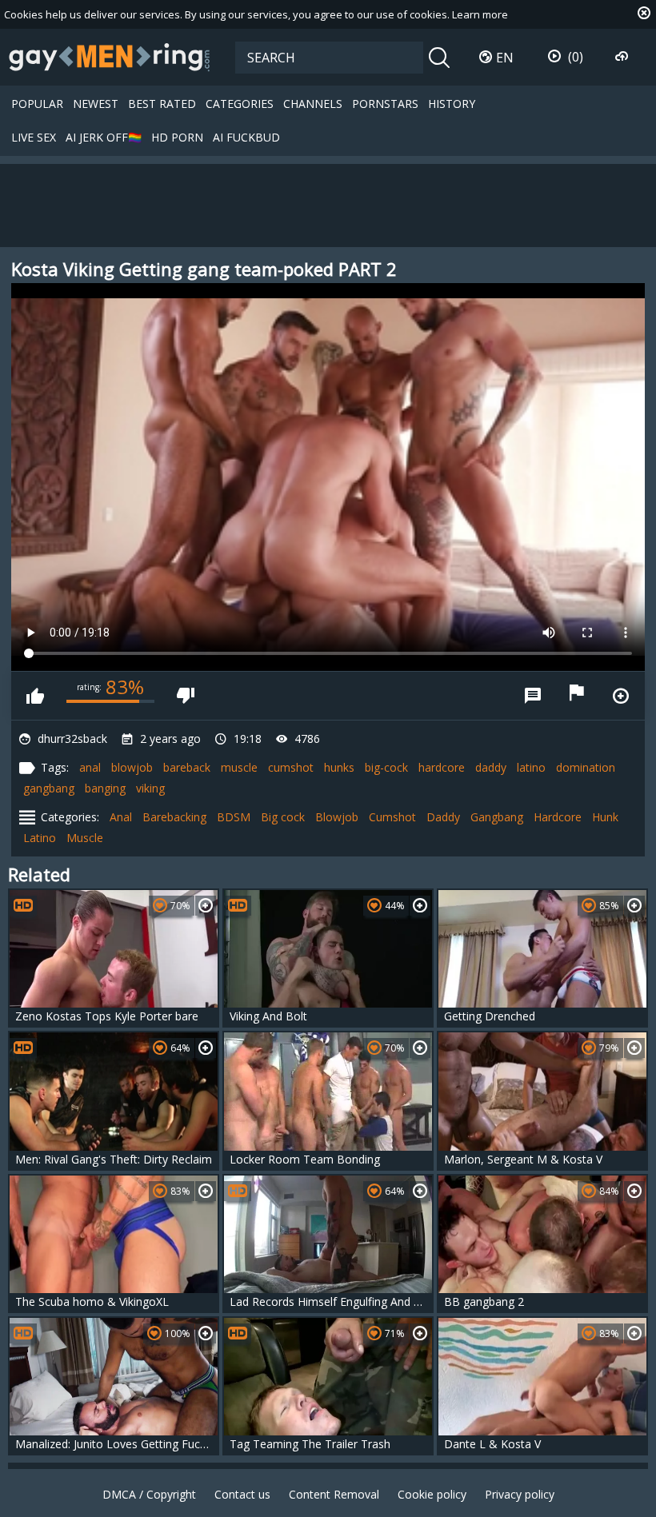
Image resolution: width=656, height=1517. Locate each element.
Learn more (480, 14)
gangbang (48, 788)
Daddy (443, 816)
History (451, 103)
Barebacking (174, 816)
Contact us (242, 1494)
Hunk (605, 816)
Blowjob (336, 816)
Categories (240, 103)
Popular (37, 103)
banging (105, 788)
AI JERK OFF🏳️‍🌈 (104, 137)
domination (585, 767)
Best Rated (162, 103)
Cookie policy (432, 1494)
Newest (95, 103)
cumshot (291, 767)
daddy (490, 767)
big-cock (386, 767)
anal (90, 767)
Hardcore (558, 816)
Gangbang (496, 816)
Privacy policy (519, 1494)
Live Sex (33, 137)
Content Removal (334, 1494)
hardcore (441, 767)
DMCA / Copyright (149, 1494)
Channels (312, 103)
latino (531, 767)
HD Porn (177, 137)
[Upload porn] (623, 57)
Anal (121, 816)
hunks (339, 767)
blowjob (132, 767)
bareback (186, 767)
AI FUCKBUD (246, 137)
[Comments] (533, 696)
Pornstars (385, 103)
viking (150, 788)
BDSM (233, 816)
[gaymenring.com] (109, 56)
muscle (239, 767)
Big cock (283, 816)
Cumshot (392, 816)
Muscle (84, 837)
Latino (39, 837)
